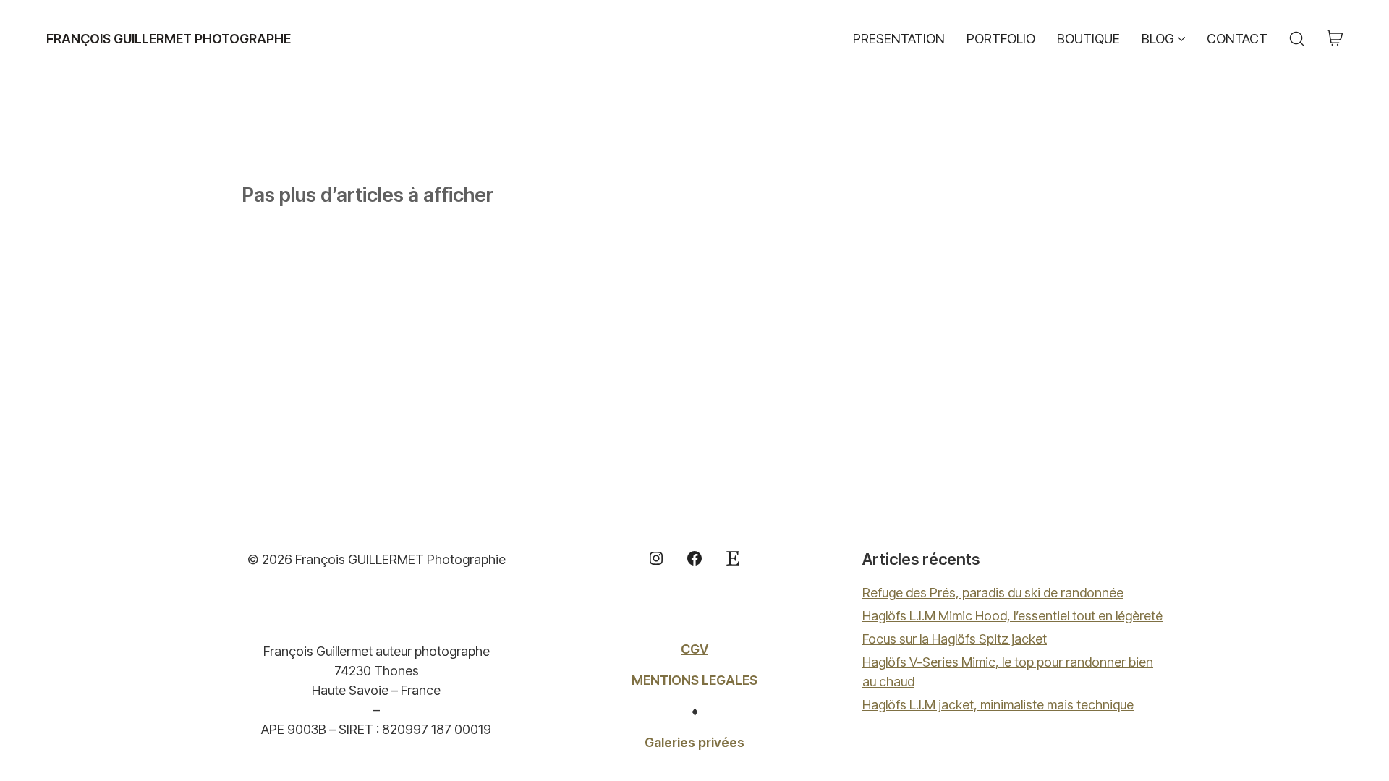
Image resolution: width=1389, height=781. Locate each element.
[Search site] (1297, 39)
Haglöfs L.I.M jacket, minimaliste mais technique (998, 704)
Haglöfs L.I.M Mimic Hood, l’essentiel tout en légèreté (1012, 615)
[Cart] (1335, 39)
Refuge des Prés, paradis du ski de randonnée (992, 592)
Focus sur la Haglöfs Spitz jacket (954, 638)
